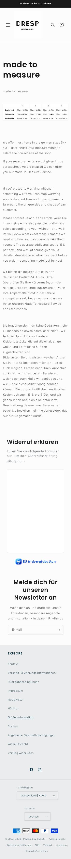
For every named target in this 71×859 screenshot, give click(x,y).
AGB (37, 845)
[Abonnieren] (58, 629)
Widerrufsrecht (18, 744)
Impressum (15, 690)
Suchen (13, 726)
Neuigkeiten (16, 699)
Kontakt (13, 664)
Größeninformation (20, 717)
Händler (13, 708)
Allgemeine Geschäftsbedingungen (31, 735)
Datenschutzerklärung (19, 845)
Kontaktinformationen (37, 851)
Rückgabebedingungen (23, 682)
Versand (47, 845)
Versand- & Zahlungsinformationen (32, 673)
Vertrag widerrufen (21, 753)
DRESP (19, 839)
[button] (8, 25)
